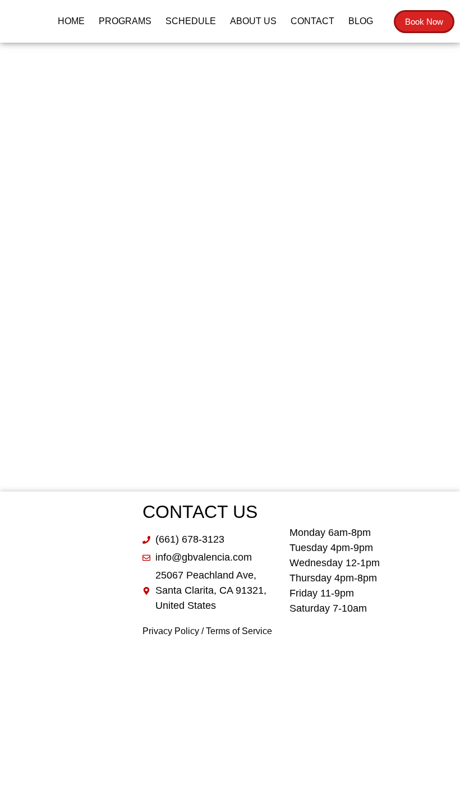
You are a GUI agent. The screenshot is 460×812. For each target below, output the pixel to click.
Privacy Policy (170, 631)
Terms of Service (239, 631)
